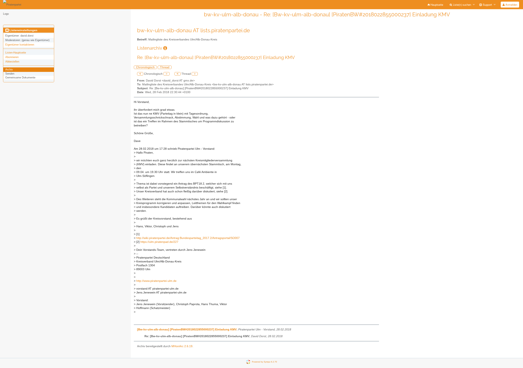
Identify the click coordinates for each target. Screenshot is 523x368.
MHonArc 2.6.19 (181, 346)
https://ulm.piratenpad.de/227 (159, 241)
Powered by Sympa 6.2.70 (264, 361)
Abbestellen (12, 61)
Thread (164, 67)
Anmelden (511, 5)
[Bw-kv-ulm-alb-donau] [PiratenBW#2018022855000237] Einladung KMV (187, 329)
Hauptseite (436, 5)
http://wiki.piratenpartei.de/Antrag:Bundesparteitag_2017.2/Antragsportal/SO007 (188, 238)
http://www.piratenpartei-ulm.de (156, 280)
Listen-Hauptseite (15, 52)
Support (487, 5)
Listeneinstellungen (23, 30)
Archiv (9, 69)
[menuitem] (435, 4)
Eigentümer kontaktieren (19, 44)
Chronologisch (145, 67)
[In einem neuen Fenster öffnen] (165, 48)
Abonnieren (12, 57)
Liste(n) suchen (461, 5)
